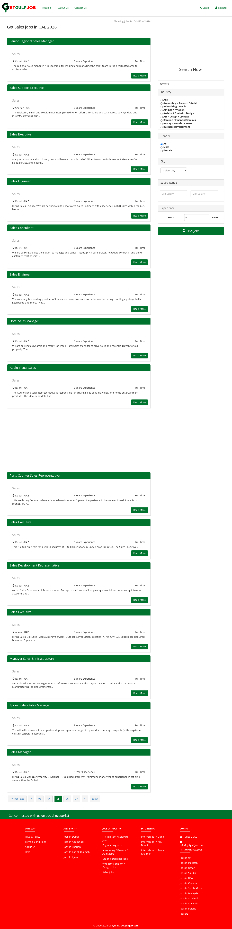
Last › (95, 798)
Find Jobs (193, 231)
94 (49, 798)
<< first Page (17, 798)
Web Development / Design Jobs (113, 865)
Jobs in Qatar (187, 867)
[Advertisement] (78, 440)
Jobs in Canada (188, 883)
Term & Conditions (35, 841)
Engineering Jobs (112, 845)
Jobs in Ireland (188, 908)
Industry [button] (165, 92)
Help (27, 852)
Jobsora (184, 913)
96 (67, 798)
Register (222, 7)
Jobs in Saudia (188, 873)
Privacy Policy (32, 836)
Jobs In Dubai (71, 836)
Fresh (171, 217)
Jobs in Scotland (189, 898)
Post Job (46, 7)
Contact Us (80, 7)
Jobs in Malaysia (189, 893)
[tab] (191, 92)
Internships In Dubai (153, 836)
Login (205, 7)
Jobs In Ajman (71, 857)
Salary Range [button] (168, 182)
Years (213, 217)
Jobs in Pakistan (189, 862)
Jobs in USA (186, 878)
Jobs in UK (185, 857)
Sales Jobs (108, 872)
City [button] (162, 161)
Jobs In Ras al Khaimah (77, 852)
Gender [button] (165, 136)
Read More (139, 75)
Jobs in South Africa (191, 888)
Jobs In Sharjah (72, 846)
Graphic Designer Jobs (115, 858)
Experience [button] (167, 208)
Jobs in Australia (189, 903)
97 (76, 798)
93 (39, 798)
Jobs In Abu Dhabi (74, 841)
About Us (63, 7)
